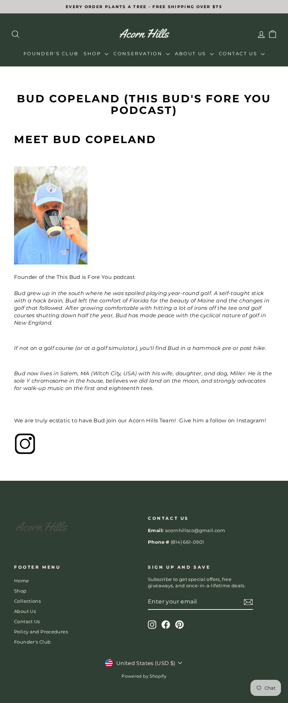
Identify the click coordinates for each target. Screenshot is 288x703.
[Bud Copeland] (144, 443)
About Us (191, 53)
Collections (27, 601)
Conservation (138, 53)
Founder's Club (51, 53)
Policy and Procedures (41, 631)
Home (21, 580)
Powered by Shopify (144, 676)
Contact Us (239, 53)
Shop (93, 53)
